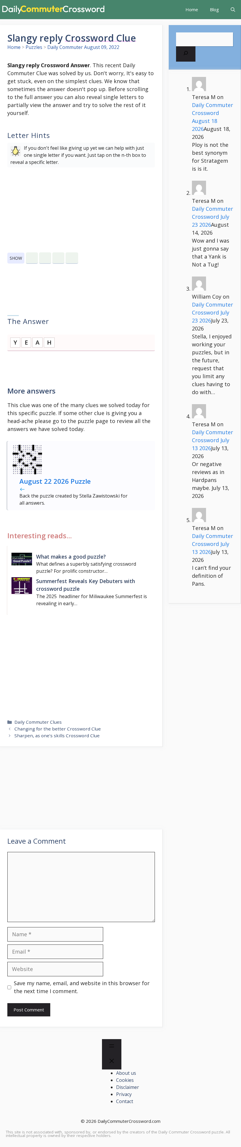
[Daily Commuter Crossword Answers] (53, 10)
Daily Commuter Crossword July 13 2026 (212, 440)
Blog (214, 9)
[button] (233, 9)
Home (191, 9)
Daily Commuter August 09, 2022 (83, 47)
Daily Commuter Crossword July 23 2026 (212, 216)
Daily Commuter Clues (38, 722)
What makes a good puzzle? (71, 556)
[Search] (185, 54)
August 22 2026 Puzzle (55, 481)
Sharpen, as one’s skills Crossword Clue (57, 735)
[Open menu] (111, 1046)
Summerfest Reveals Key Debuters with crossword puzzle (85, 584)
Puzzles (34, 47)
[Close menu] (111, 1061)
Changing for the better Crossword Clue (57, 729)
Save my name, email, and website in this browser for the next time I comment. (82, 987)
